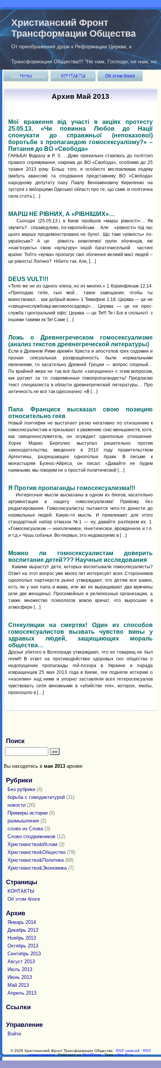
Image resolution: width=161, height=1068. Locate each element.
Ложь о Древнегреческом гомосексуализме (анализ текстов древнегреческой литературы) (80, 340)
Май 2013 (18, 985)
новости (16, 805)
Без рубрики (21, 789)
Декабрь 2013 (22, 930)
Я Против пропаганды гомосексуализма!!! (71, 488)
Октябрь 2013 (22, 946)
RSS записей (128, 1051)
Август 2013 (21, 961)
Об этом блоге (23, 899)
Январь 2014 (21, 922)
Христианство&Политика (35, 860)
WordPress (91, 1055)
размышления (23, 821)
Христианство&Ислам (32, 844)
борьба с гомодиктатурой (36, 797)
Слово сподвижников (31, 836)
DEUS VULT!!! (28, 279)
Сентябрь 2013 (24, 953)
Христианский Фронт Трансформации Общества (73, 28)
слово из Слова (25, 828)
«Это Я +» (124, 1055)
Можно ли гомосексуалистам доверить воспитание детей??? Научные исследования (80, 556)
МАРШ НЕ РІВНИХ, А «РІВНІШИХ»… (61, 214)
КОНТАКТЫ (20, 891)
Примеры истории (27, 813)
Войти (14, 1034)
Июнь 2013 (19, 977)
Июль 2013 (19, 969)
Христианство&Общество (36, 852)
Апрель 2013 (21, 993)
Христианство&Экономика (37, 868)
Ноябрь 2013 (21, 938)
